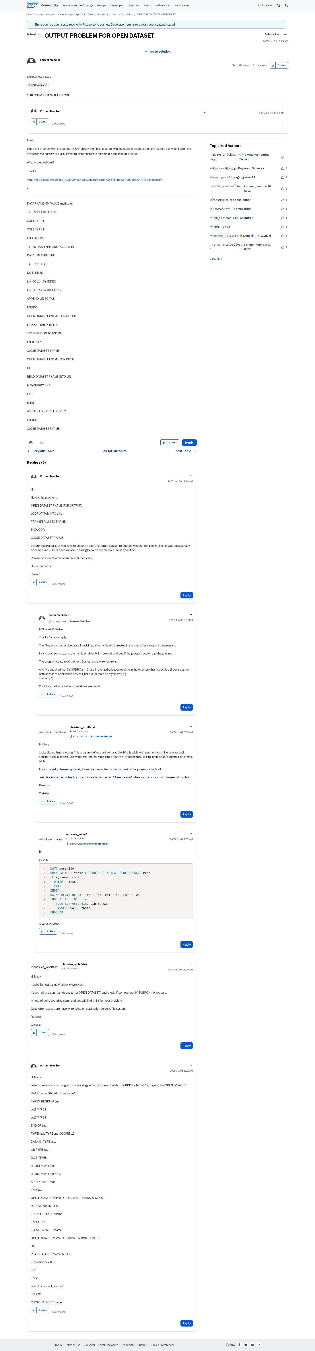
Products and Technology (78, 5)
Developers (117, 5)
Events (148, 5)
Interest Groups (65, 14)
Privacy (58, 1345)
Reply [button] (189, 442)
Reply (186, 595)
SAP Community (35, 14)
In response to (71, 621)
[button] (273, 65)
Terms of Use (72, 1345)
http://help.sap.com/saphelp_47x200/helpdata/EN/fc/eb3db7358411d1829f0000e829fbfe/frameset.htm (95, 179)
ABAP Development (38, 85)
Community (49, 5)
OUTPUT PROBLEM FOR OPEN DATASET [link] (156, 14)
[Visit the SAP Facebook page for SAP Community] (239, 1344)
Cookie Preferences (162, 1345)
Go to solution (160, 51)
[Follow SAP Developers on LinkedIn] (259, 1344)
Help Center (163, 5)
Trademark (127, 1345)
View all (215, 258)
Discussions (127, 14)
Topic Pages (182, 5)
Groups (101, 5)
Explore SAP (265, 5)
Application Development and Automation (97, 14)
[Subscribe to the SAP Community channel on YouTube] (252, 1344)
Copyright (89, 1345)
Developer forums (123, 24)
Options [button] (285, 34)
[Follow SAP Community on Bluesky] (245, 1344)
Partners (134, 5)
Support (142, 1345)
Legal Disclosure (108, 1345)
